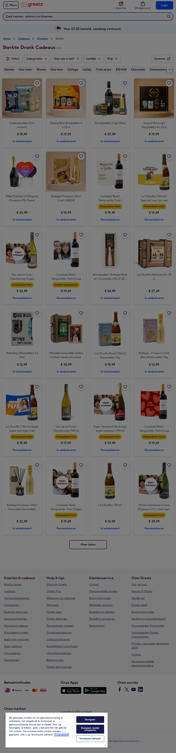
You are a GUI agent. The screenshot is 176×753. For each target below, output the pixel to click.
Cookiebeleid (61, 734)
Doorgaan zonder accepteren (90, 729)
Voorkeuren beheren (90, 738)
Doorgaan (90, 719)
